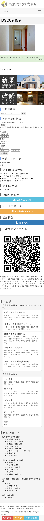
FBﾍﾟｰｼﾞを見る (32, 518)
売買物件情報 (5, 162)
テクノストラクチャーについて (18, 451)
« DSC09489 (6, 69)
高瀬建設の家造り (13, 439)
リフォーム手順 (13, 469)
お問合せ (19, 518)
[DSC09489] (17, 38)
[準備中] (10, 497)
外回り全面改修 (13, 465)
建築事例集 (11, 453)
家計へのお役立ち (13, 446)
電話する (8, 518)
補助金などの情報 (13, 467)
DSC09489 (11, 20)
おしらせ (3, 189)
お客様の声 (11, 472)
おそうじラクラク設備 (15, 441)
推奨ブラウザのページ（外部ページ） (14, 508)
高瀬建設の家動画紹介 (15, 448)
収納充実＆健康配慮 (14, 444)
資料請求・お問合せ (14, 474)
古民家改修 (11, 462)
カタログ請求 (12, 455)
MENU (6, 11)
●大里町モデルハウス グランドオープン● (16, 178)
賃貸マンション (13, 483)
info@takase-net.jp (23, 211)
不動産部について (13, 490)
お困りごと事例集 (13, 488)
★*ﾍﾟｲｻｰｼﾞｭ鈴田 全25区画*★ (10, 176)
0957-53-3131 (23, 200)
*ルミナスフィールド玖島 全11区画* (14, 173)
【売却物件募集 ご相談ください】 (13, 180)
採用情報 (23, 223)
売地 (1, 165)
